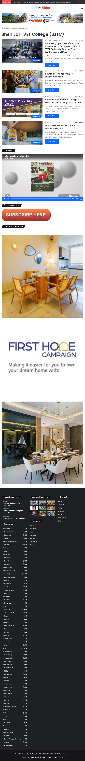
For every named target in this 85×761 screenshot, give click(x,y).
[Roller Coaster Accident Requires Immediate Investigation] (34, 508)
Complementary (9, 590)
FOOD (5, 551)
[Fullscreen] (81, 199)
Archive (32, 538)
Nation (5, 645)
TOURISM (6, 729)
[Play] (4, 199)
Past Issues (6, 710)
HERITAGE (6, 596)
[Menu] (82, 8)
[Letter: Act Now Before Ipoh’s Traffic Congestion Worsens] (51, 513)
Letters (6, 700)
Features (6, 548)
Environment (8, 664)
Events (6, 580)
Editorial (7, 690)
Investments (8, 532)
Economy (7, 661)
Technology (8, 638)
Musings (7, 558)
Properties (7, 535)
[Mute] (77, 199)
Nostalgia (7, 603)
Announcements (9, 577)
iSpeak (6, 697)
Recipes (7, 564)
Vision (32, 532)
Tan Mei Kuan (51, 40)
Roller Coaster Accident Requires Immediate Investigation (30, 2)
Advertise (33, 535)
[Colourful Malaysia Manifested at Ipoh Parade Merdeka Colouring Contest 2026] (51, 508)
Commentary (8, 684)
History (6, 600)
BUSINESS (6, 528)
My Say (7, 703)
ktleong (49, 97)
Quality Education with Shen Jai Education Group (62, 127)
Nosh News (8, 561)
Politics (6, 677)
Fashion (7, 629)
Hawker (7, 554)
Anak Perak (8, 651)
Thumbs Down (7, 726)
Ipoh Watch (8, 693)
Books (6, 619)
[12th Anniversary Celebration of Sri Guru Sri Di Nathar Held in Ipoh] (42, 513)
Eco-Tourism (8, 732)
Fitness (6, 632)
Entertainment (9, 626)
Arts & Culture (9, 613)
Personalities (8, 674)
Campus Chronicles (11, 541)
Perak (5, 716)
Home (5, 28)
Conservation (8, 658)
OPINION (6, 680)
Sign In (32, 545)
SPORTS (5, 719)
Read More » (52, 65)
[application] (42, 177)
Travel (6, 642)
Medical (7, 593)
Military (6, 671)
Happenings (7, 574)
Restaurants (8, 567)
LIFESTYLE (6, 609)
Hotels (6, 736)
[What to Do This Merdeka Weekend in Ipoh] (34, 513)
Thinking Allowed (10, 706)
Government (8, 668)
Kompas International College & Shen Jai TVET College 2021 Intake (63, 101)
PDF (4, 713)
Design (6, 622)
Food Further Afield (9, 570)
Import (5, 606)
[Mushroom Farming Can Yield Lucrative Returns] (42, 503)
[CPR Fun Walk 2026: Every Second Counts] (42, 508)
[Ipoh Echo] (42, 8)
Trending (6, 742)
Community (8, 655)
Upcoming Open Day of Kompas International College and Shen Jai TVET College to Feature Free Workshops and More (63, 48)
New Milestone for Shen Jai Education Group (59, 75)
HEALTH (5, 587)
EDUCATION (7, 538)
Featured (6, 545)
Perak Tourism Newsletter (13, 739)
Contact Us (33, 541)
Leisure (6, 635)
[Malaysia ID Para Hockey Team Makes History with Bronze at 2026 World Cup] (34, 503)
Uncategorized (8, 745)
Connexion (8, 687)
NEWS (5, 648)
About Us (33, 529)
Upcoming (8, 583)
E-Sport (7, 723)
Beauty (6, 616)
